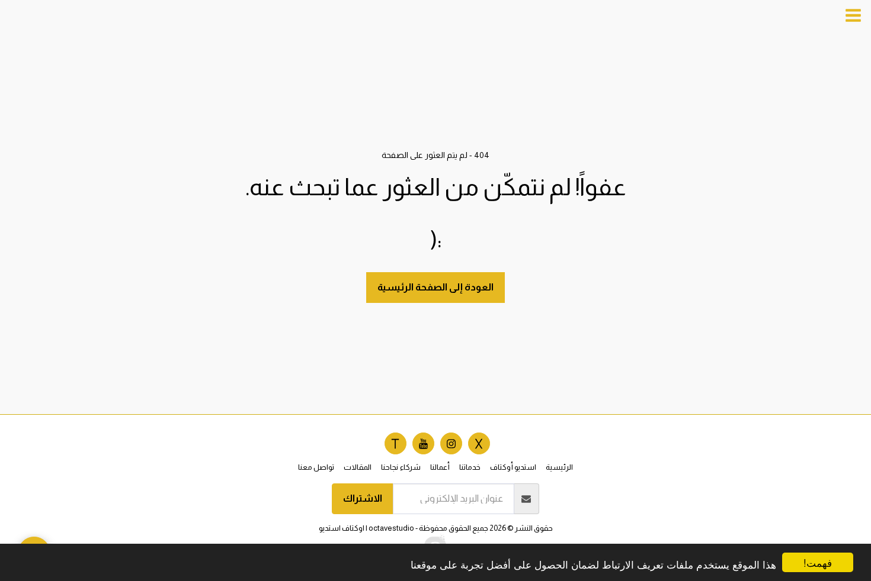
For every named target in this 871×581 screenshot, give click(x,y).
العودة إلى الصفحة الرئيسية (435, 287)
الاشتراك (362, 498)
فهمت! (817, 562)
